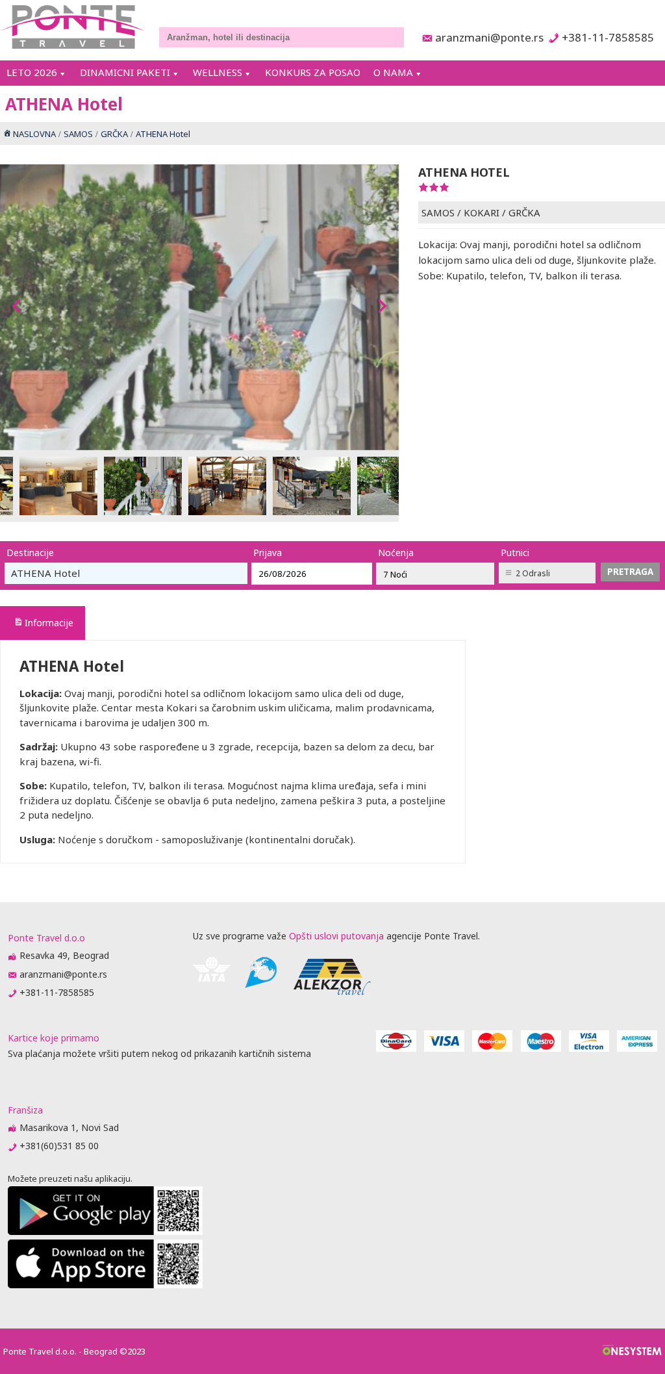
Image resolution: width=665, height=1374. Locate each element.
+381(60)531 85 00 (59, 1145)
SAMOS (438, 212)
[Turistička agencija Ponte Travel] (72, 27)
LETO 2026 (31, 72)
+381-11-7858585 (607, 37)
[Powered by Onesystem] (632, 1351)
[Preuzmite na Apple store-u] (105, 1285)
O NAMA (393, 72)
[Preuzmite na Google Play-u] (105, 1231)
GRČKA (524, 212)
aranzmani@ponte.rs (485, 37)
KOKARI (481, 212)
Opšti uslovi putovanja (336, 936)
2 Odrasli (533, 573)
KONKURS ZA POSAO (312, 72)
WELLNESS (217, 72)
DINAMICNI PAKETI (125, 72)
